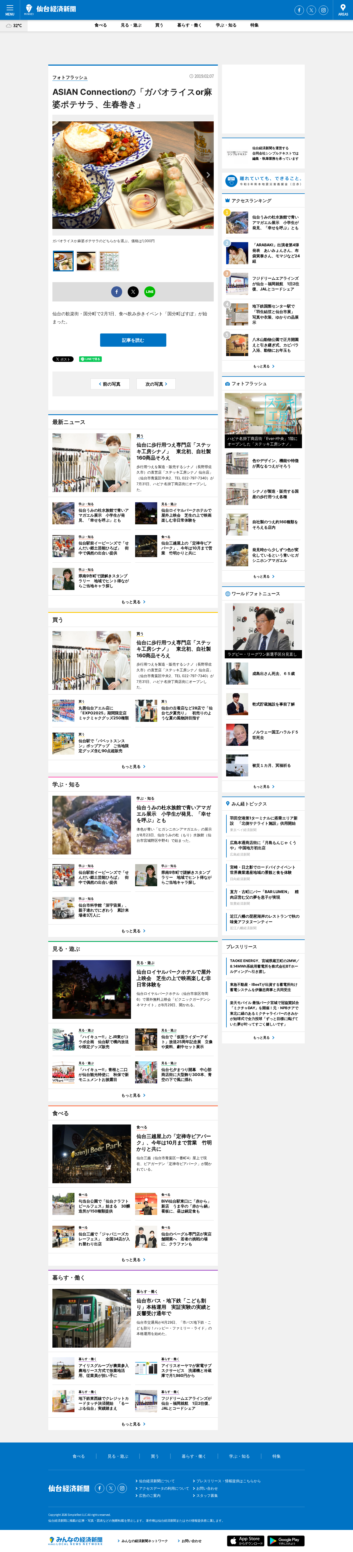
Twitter (311, 10)
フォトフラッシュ (70, 77)
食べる (101, 25)
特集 (254, 25)
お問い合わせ (207, 1488)
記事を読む (133, 340)
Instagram (323, 10)
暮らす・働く (189, 25)
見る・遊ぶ (131, 25)
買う (159, 25)
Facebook (299, 10)
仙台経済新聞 (50, 9)
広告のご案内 (150, 1495)
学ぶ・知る (226, 25)
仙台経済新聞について (157, 1481)
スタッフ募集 (207, 1495)
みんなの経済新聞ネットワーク (75, 1541)
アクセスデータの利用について (164, 1488)
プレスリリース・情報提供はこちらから (228, 1481)
